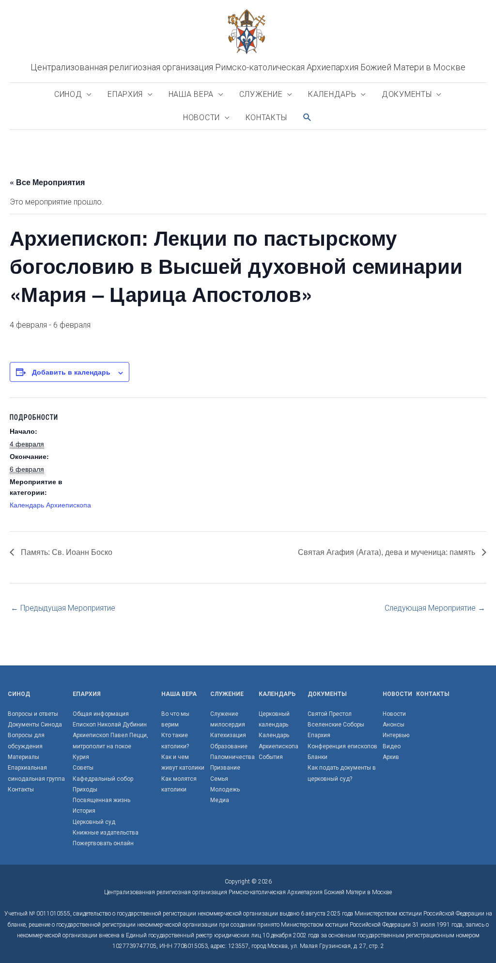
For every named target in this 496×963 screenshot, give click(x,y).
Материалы (23, 757)
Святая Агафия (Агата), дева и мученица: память (387, 551)
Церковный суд (94, 822)
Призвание (225, 767)
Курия (81, 757)
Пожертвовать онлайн (103, 843)
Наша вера (191, 94)
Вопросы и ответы (33, 713)
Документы (407, 94)
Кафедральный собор (103, 778)
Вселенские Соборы (336, 724)
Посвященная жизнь (101, 800)
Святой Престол (330, 713)
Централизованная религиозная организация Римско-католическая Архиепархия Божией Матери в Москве (248, 67)
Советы (83, 767)
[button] (307, 117)
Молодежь (225, 789)
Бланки (317, 757)
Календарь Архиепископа (50, 504)
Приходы (85, 789)
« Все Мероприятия (47, 182)
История (84, 810)
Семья (219, 778)
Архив (391, 757)
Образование (229, 746)
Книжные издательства (106, 832)
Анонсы (393, 724)
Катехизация (228, 735)
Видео (392, 746)
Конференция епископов (342, 746)
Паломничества (232, 757)
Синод (68, 94)
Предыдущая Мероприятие (63, 608)
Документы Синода (35, 724)
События (271, 757)
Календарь (332, 94)
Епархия (125, 94)
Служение (261, 94)
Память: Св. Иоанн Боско (65, 551)
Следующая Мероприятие (435, 608)
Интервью (396, 735)
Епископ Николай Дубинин (110, 724)
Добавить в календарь (71, 372)
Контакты (266, 117)
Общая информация (101, 713)
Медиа (219, 800)
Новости (201, 117)
